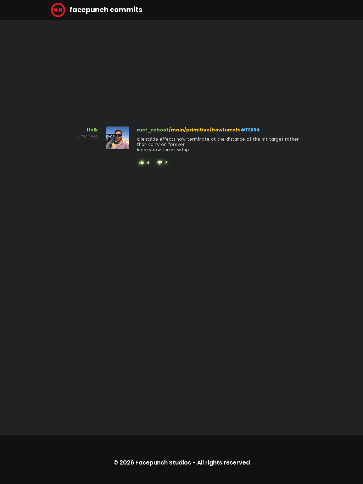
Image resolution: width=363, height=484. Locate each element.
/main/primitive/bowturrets (205, 129)
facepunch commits (105, 10)
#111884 (250, 129)
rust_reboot (153, 129)
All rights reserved (223, 462)
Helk (92, 129)
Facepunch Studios (163, 462)
